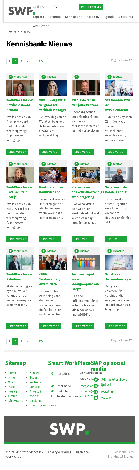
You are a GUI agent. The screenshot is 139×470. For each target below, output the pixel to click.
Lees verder (17, 152)
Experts (35, 377)
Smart (12, 377)
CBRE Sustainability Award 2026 (49, 279)
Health (12, 391)
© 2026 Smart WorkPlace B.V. (24, 452)
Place (11, 387)
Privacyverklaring (59, 452)
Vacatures (119, 251)
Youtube (106, 397)
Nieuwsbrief (16, 400)
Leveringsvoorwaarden (45, 405)
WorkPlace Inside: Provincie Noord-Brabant (19, 105)
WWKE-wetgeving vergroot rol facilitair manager (53, 105)
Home (12, 31)
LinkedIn (107, 384)
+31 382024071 (89, 396)
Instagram (108, 391)
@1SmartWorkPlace (114, 379)
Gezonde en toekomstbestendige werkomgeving (88, 192)
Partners (35, 382)
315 (41, 61)
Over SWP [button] (40, 26)
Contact (35, 387)
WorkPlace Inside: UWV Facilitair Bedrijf (19, 192)
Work (11, 382)
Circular (13, 396)
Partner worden (91, 6)
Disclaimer (37, 400)
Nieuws (51, 76)
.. (33, 61)
